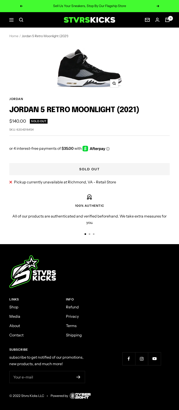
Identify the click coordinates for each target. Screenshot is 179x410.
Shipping (74, 335)
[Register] (78, 377)
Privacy (72, 316)
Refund (72, 307)
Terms (71, 325)
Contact (16, 335)
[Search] (21, 20)
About (14, 325)
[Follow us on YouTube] (154, 358)
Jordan (16, 99)
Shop (13, 307)
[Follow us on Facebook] (128, 358)
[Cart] (167, 20)
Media (14, 316)
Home (13, 36)
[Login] (157, 20)
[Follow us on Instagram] (141, 358)
